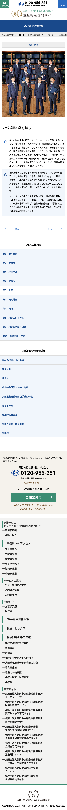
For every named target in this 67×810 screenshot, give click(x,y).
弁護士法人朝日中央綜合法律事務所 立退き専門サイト (24, 744)
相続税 (8, 682)
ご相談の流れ (12, 589)
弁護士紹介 (11, 535)
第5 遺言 (51, 35)
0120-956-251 (36, 3)
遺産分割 (9, 647)
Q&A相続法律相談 (35, 35)
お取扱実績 (11, 606)
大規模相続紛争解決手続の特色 (21, 662)
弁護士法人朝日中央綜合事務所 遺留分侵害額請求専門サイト (21, 728)
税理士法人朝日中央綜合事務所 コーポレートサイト (21, 769)
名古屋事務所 (12, 563)
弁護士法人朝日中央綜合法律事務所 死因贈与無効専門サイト (24, 712)
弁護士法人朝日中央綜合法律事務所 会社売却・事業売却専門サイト (24, 761)
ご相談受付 (11, 594)
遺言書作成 (11, 667)
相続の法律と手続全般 (17, 643)
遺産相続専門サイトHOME (13, 35)
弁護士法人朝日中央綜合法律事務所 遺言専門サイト (24, 753)
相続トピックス (16, 628)
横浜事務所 (11, 558)
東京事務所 (11, 549)
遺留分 (8, 652)
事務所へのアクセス (19, 543)
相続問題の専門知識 (19, 637)
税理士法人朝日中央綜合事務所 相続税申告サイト (21, 777)
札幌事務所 (11, 573)
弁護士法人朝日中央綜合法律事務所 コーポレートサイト (24, 695)
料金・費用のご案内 (15, 584)
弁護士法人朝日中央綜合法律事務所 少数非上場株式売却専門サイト (24, 736)
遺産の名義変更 (13, 672)
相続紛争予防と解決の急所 (19, 657)
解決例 (8, 611)
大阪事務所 (11, 553)
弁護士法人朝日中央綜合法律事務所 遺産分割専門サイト (24, 720)
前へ (17, 229)
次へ (50, 229)
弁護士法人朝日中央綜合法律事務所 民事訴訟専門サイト (24, 703)
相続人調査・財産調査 (17, 677)
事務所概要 (11, 530)
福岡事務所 (11, 568)
